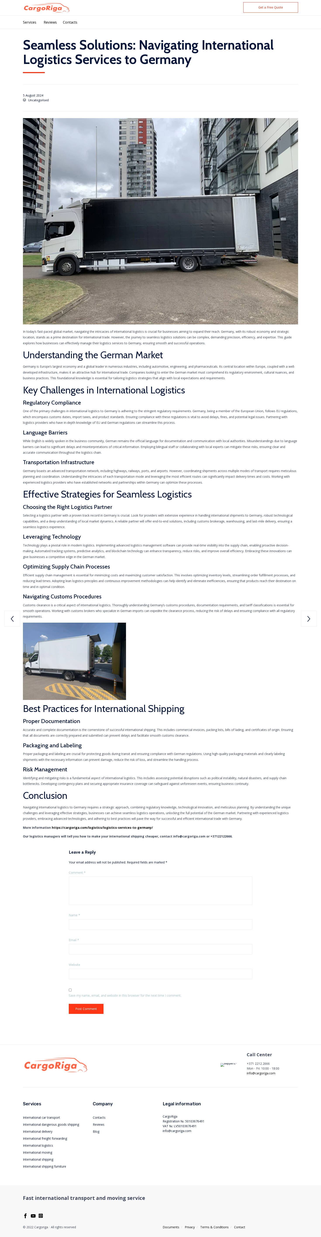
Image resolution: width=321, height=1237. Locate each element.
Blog (96, 1131)
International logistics (38, 1145)
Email (74, 940)
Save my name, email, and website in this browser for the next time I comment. (125, 995)
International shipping (38, 1159)
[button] (270, 7)
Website (74, 965)
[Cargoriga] (46, 7)
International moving (37, 1152)
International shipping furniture (44, 1166)
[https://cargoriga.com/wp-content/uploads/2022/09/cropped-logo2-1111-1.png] (55, 1072)
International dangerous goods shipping (51, 1124)
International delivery (37, 1131)
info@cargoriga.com (261, 1073)
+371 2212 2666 (258, 1063)
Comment (77, 872)
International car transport (41, 1117)
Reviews (50, 22)
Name (74, 915)
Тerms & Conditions (214, 1227)
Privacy (190, 1227)
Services (29, 22)
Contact (239, 1227)
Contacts (70, 22)
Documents (171, 1227)
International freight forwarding (45, 1138)
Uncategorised (38, 100)
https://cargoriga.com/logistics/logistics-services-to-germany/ (102, 827)
